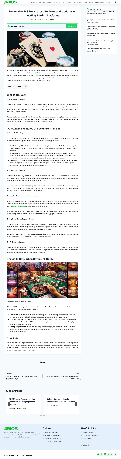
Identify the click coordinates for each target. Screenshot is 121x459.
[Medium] (105, 454)
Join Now (72, 26)
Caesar (35, 19)
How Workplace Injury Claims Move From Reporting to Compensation (98, 49)
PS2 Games (57, 2)
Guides (97, 2)
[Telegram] (108, 454)
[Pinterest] (101, 454)
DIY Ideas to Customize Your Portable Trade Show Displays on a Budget (20, 375)
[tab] (40, 415)
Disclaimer (87, 439)
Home (33, 2)
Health (85, 2)
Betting (52, 19)
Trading (102, 2)
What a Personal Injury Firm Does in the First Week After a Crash (101, 34)
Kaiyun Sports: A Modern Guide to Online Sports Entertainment (100, 20)
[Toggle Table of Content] (25, 86)
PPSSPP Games (66, 2)
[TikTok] (111, 454)
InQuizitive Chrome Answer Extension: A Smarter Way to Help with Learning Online (101, 12)
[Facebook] (98, 454)
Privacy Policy (88, 432)
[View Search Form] (115, 2)
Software (79, 2)
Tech (73, 2)
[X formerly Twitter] (115, 454)
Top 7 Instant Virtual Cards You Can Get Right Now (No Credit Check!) (62, 375)
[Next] (76, 404)
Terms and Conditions (90, 435)
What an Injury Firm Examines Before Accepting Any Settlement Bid (100, 41)
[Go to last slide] (9, 404)
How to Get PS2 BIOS (52, 435)
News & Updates (47, 2)
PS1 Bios (38, 2)
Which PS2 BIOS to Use (53, 439)
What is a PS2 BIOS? (52, 432)
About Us (86, 445)
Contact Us (109, 2)
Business (90, 2)
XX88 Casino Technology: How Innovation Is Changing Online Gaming (22, 401)
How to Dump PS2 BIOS (53, 442)
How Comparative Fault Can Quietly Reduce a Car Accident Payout (101, 27)
